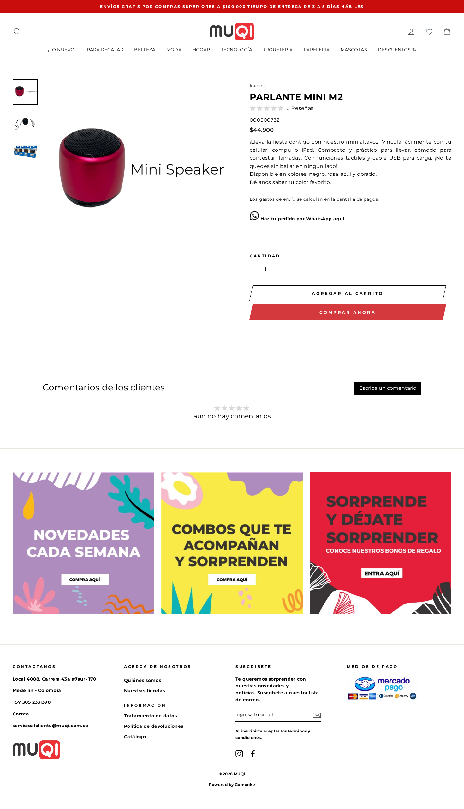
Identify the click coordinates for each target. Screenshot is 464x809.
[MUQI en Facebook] (253, 753)
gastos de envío (277, 199)
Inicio (256, 85)
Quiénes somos (142, 680)
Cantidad (265, 256)
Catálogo (135, 736)
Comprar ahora (347, 312)
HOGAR (201, 49)
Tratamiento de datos (150, 715)
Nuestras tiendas (144, 690)
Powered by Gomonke (232, 784)
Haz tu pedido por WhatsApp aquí (301, 218)
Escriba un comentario (387, 388)
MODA (174, 49)
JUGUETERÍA (278, 49)
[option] (232, 6)
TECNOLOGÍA (236, 49)
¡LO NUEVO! (62, 49)
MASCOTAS (354, 49)
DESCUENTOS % (397, 49)
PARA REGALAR (105, 49)
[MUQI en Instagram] (239, 753)
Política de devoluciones (153, 726)
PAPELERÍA (317, 49)
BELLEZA (144, 49)
